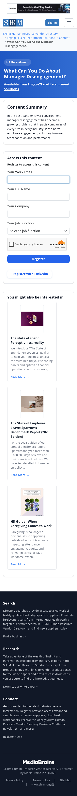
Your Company (18, 206)
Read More (18, 376)
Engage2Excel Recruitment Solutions (31, 38)
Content (64, 38)
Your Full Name (18, 189)
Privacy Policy (14, 780)
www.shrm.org (41, 784)
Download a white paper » (20, 686)
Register (38, 259)
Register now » (13, 737)
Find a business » (14, 636)
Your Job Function (20, 223)
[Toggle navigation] (69, 22)
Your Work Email (19, 172)
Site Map (65, 780)
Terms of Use (41, 780)
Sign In (52, 22)
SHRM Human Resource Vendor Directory (30, 33)
